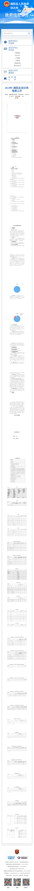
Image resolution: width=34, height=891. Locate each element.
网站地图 (26, 875)
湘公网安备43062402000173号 (17, 868)
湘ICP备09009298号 (25, 873)
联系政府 (21, 875)
